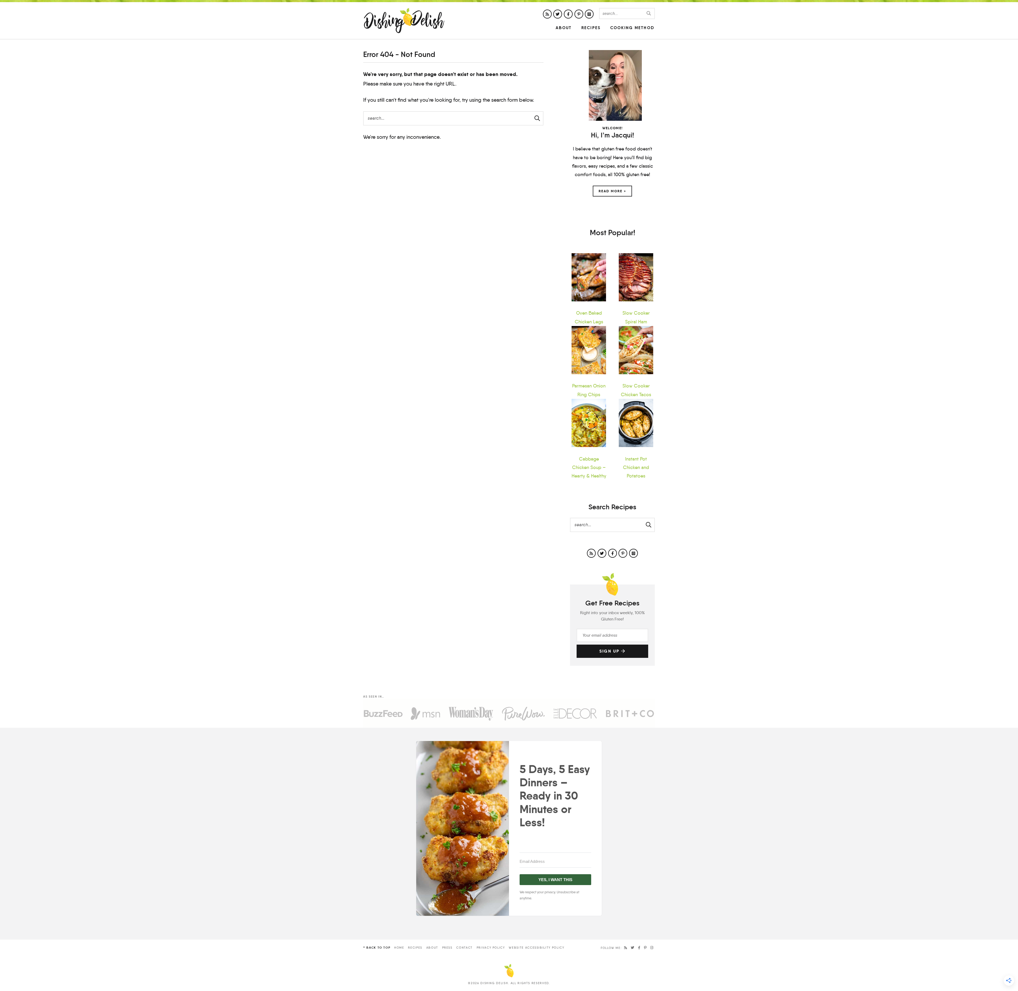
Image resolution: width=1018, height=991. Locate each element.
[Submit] (649, 13)
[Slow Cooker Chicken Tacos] (636, 350)
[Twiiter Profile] (557, 14)
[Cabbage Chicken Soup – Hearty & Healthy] (589, 423)
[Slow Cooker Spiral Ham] (636, 277)
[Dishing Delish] (404, 20)
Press (447, 947)
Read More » (612, 191)
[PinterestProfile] (578, 14)
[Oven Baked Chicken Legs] (589, 277)
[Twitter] (633, 947)
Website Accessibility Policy (536, 947)
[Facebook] (639, 947)
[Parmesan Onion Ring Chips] (589, 350)
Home (399, 947)
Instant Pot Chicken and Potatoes (636, 467)
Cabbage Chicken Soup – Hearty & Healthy (589, 467)
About (564, 27)
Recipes (591, 27)
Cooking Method (632, 27)
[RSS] (626, 947)
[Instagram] (652, 947)
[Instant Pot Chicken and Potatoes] (636, 423)
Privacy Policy (491, 947)
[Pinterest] (645, 947)
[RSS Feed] (547, 14)
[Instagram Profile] (589, 14)
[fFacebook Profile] (568, 14)
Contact (464, 947)
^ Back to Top (376, 947)
